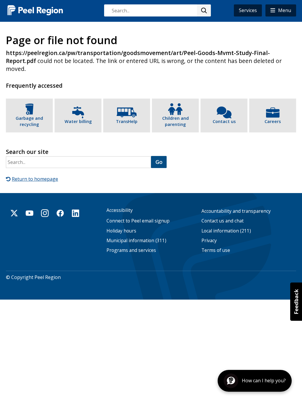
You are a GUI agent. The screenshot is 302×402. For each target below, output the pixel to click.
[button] (280, 10)
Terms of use (215, 250)
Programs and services (131, 250)
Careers (273, 121)
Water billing (78, 121)
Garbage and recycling (29, 121)
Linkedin (75, 213)
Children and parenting (175, 121)
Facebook (60, 213)
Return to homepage (35, 179)
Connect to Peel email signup (138, 221)
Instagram (45, 213)
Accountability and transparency (236, 211)
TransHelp (126, 121)
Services (248, 10)
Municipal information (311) (136, 240)
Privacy (209, 240)
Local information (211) (226, 231)
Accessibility (119, 210)
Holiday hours (121, 231)
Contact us (224, 121)
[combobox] (157, 10)
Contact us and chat (222, 221)
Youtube (29, 213)
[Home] (35, 10)
